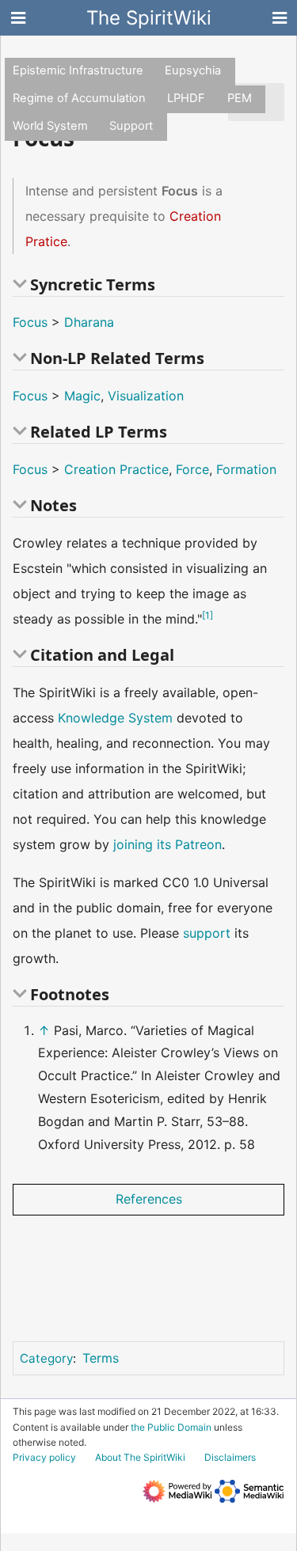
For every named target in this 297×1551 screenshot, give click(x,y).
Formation (246, 469)
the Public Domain (171, 1427)
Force (192, 469)
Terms (100, 1358)
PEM (239, 98)
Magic (82, 396)
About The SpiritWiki (140, 1457)
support (206, 933)
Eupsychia (193, 70)
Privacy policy (44, 1457)
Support (131, 126)
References (149, 1199)
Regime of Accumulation (79, 98)
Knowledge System (115, 718)
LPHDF (186, 98)
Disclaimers (230, 1457)
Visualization (146, 396)
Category (46, 1358)
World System (50, 126)
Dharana (89, 322)
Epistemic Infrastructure (78, 70)
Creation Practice (116, 469)
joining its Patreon (167, 844)
